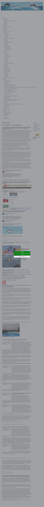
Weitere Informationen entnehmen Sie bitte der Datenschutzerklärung (22, 258)
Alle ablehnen (22, 254)
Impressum (25, 258)
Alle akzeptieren (22, 252)
